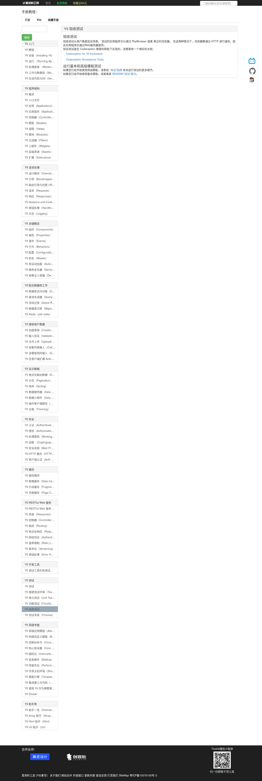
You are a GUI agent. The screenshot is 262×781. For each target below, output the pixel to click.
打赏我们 (112, 775)
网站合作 (66, 775)
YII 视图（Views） (36, 129)
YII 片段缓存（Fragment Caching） (46, 487)
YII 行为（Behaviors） (38, 246)
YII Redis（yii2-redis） (38, 314)
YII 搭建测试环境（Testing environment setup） (53, 592)
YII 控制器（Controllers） (40, 117)
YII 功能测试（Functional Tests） (45, 603)
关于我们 (55, 775)
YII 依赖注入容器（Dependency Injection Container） (57, 275)
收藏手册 (53, 20)
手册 (27, 20)
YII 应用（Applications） (39, 106)
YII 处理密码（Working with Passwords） (49, 436)
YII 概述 (29, 94)
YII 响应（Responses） (39, 196)
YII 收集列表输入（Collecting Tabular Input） (52, 347)
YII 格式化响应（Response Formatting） (49, 531)
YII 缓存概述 (32, 475)
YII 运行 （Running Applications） (45, 61)
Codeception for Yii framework (84, 54)
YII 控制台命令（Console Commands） (48, 642)
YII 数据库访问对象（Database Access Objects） (54, 291)
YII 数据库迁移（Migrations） (42, 308)
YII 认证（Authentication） (41, 425)
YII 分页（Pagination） (38, 380)
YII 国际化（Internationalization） (45, 654)
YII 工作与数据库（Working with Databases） (52, 72)
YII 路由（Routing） (37, 526)
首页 (48, 3)
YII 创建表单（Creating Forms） (44, 330)
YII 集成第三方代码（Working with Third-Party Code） (57, 682)
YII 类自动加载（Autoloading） (43, 264)
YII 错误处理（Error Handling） (44, 554)
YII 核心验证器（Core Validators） (45, 648)
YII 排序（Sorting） (36, 386)
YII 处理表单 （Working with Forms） (47, 67)
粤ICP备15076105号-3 (143, 775)
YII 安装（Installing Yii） (39, 55)
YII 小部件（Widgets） (38, 146)
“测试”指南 (116, 70)
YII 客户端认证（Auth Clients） (43, 459)
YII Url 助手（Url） (36, 727)
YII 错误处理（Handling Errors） (44, 208)
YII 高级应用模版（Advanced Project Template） (54, 631)
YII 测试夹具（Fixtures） (40, 615)
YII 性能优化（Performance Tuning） (47, 665)
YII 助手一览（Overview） (40, 710)
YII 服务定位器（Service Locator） (46, 269)
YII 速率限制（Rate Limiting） (43, 543)
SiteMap (124, 775)
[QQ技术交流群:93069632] (252, 81)
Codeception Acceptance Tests (85, 59)
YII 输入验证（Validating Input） (44, 336)
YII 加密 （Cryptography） (41, 442)
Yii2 (39, 20)
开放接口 (78, 775)
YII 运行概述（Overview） (40, 173)
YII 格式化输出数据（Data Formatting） (49, 375)
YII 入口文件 (32, 100)
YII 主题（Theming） (37, 409)
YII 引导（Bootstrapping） (40, 179)
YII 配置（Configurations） (41, 252)
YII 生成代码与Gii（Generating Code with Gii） (53, 78)
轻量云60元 (80, 3)
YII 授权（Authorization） (40, 431)
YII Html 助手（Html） (38, 721)
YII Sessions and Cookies (40, 202)
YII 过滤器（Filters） (37, 140)
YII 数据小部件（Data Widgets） (44, 397)
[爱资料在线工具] (31, 3)
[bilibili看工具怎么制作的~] (252, 61)
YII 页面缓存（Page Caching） (43, 492)
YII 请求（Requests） (38, 190)
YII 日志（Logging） (37, 213)
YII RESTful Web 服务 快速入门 (44, 508)
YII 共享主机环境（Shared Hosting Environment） (55, 671)
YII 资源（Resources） (39, 514)
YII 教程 (29, 49)
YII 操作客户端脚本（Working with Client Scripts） (55, 403)
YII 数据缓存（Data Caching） (43, 481)
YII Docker (31, 694)
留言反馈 (101, 775)
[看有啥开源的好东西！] (252, 71)
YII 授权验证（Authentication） (43, 537)
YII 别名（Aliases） (36, 258)
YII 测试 (29, 586)
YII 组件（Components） (40, 229)
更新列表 (89, 775)
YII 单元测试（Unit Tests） (41, 598)
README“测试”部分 (124, 74)
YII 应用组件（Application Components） (49, 111)
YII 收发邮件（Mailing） (39, 659)
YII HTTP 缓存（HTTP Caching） (45, 454)
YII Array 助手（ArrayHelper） (43, 715)
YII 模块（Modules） (37, 134)
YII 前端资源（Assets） (39, 152)
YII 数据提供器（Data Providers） (45, 392)
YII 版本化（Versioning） (40, 549)
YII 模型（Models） (36, 123)
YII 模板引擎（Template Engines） (46, 677)
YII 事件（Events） (36, 241)
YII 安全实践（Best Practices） (43, 448)
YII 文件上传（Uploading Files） (44, 341)
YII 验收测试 (32, 609)
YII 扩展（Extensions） (39, 157)
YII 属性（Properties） (38, 235)
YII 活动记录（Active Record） (43, 303)
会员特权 (62, 3)
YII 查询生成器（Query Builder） (44, 297)
